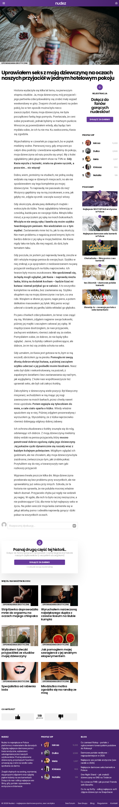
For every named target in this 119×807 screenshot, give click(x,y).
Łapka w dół (61, 716)
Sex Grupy (82, 803)
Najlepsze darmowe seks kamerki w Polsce (100, 235)
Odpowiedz (74, 526)
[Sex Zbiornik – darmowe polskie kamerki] (100, 272)
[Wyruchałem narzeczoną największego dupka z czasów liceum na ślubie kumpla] (59, 595)
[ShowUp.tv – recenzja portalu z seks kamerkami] (100, 297)
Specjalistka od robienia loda (18, 688)
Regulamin (102, 803)
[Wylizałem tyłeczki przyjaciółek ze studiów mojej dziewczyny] (19, 635)
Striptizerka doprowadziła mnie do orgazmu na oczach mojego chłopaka (19, 612)
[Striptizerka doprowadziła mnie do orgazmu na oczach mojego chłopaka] (19, 595)
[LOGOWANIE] (116, 3)
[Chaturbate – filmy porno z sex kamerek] (100, 248)
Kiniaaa (97, 167)
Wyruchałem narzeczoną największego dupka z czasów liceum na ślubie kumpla (59, 614)
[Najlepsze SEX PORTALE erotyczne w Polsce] (100, 198)
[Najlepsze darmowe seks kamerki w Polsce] (100, 223)
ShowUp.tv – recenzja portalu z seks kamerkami (100, 308)
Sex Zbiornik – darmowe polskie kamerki (100, 284)
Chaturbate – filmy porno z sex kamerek (100, 259)
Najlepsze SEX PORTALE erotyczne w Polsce (100, 210)
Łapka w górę (17, 716)
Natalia (97, 175)
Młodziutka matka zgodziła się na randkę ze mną (58, 689)
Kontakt (114, 803)
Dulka (96, 151)
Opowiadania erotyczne (16, 604)
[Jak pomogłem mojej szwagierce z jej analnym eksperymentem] (59, 635)
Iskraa (96, 143)
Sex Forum (70, 803)
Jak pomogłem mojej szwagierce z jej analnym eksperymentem (59, 652)
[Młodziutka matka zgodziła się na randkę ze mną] (59, 672)
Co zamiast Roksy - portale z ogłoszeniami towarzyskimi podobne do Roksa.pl (98, 745)
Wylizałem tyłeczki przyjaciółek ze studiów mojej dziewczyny (17, 652)
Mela (96, 159)
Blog (92, 803)
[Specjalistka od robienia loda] (19, 672)
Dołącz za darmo (39, 562)
